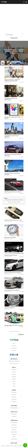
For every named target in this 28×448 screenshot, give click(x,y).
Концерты (14, 394)
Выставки (14, 396)
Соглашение (14, 348)
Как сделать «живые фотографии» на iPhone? (14, 117)
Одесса (3, 446)
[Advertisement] (14, 19)
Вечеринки (14, 392)
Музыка (14, 429)
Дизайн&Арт (21, 100)
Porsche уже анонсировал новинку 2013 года (13, 155)
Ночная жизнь (14, 422)
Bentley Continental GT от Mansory (13, 272)
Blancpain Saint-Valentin (10, 237)
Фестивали (14, 401)
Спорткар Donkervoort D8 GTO (12, 290)
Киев (12, 446)
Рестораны (14, 369)
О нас (14, 343)
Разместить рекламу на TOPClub (14, 202)
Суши (14, 386)
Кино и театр (14, 427)
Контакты (14, 350)
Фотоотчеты (14, 411)
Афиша (14, 390)
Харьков (8, 446)
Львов (19, 446)
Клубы (14, 372)
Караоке (14, 374)
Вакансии (14, 345)
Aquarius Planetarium (10, 307)
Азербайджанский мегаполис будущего (12, 136)
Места (14, 367)
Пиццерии (14, 376)
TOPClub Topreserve (14, 363)
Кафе (14, 381)
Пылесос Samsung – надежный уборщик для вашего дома (12, 80)
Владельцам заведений (14, 361)
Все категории (9, 34)
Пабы (14, 383)
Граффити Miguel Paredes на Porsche (14, 325)
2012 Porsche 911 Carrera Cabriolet (13, 191)
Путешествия (14, 439)
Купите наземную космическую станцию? (12, 174)
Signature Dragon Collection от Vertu (13, 220)
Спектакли (14, 399)
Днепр (15, 446)
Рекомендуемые (14, 407)
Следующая (21, 334)
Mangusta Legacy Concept (11, 255)
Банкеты (14, 379)
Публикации (14, 420)
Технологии (21, 82)
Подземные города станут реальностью (11, 99)
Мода (14, 436)
